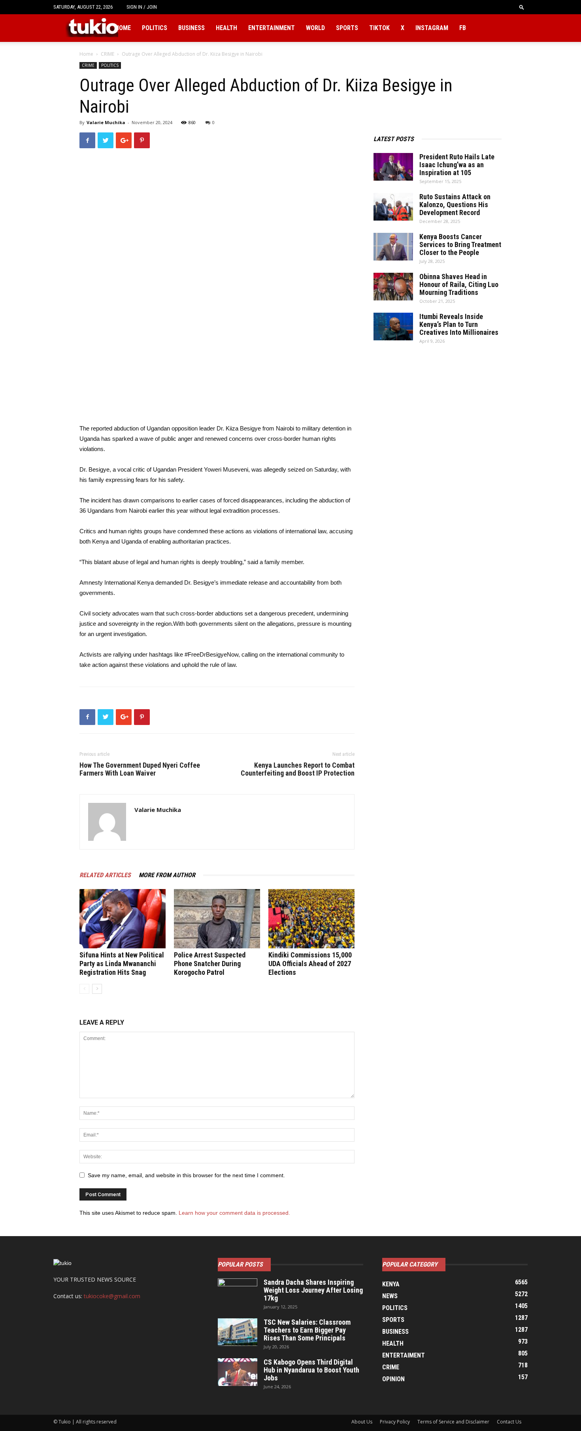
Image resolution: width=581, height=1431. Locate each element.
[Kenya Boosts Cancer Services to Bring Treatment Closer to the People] (393, 247)
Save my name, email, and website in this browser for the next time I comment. (186, 1175)
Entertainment (271, 28)
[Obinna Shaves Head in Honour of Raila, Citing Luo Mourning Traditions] (393, 286)
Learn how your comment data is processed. (234, 1213)
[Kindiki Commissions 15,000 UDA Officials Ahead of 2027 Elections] (311, 918)
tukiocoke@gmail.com (112, 1296)
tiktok (379, 28)
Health (226, 28)
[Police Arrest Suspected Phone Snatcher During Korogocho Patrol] (217, 918)
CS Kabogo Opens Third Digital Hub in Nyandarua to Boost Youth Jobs (311, 1370)
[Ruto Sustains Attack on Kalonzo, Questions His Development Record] (393, 207)
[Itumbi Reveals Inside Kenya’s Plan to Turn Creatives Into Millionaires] (393, 326)
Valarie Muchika (106, 122)
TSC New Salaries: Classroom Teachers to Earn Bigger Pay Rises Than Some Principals (307, 1330)
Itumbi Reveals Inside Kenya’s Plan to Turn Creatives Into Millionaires (458, 324)
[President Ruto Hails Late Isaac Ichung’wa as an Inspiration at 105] (393, 167)
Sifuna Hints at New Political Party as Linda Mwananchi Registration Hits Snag (121, 963)
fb (462, 28)
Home (123, 28)
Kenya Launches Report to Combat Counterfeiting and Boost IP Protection (298, 769)
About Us (361, 1421)
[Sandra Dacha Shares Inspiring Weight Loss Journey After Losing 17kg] (237, 1292)
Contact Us (509, 1421)
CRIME (107, 54)
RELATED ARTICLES (105, 875)
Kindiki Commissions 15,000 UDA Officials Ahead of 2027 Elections (310, 963)
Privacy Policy (395, 1421)
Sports (347, 28)
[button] (522, 7)
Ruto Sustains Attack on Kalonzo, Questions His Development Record (454, 205)
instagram (431, 28)
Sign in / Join (141, 7)
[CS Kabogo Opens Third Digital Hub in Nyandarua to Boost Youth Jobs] (237, 1372)
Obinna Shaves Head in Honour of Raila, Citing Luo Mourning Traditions (458, 284)
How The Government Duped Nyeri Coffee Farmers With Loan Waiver (139, 769)
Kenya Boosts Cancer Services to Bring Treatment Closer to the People (460, 244)
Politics (154, 28)
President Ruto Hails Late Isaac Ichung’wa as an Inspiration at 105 (456, 165)
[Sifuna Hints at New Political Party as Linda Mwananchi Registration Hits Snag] (122, 918)
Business (191, 28)
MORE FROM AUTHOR (167, 875)
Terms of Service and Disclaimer (453, 1421)
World (315, 28)
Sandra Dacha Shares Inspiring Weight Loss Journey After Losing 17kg (313, 1290)
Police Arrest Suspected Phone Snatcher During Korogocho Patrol (209, 963)
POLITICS (110, 65)
